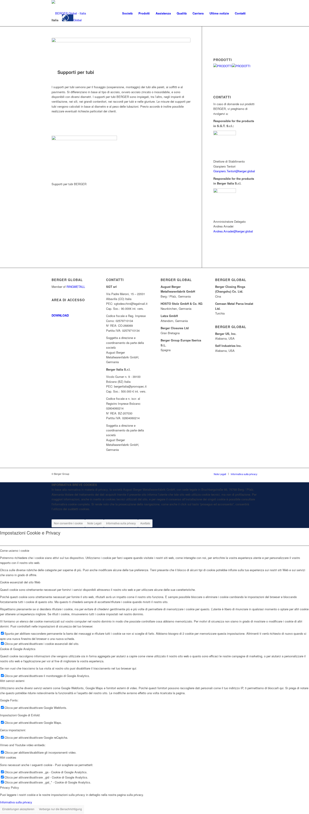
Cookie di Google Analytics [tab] (18, 649)
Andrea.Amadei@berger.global (233, 231)
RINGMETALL (76, 286)
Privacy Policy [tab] (9, 787)
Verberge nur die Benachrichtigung (60, 809)
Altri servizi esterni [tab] (12, 681)
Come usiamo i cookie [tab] (14, 550)
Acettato (145, 523)
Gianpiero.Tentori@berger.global (234, 171)
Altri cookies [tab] (8, 757)
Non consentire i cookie (68, 523)
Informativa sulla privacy (121, 523)
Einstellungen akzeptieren (18, 809)
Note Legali (94, 523)
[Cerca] (253, 13)
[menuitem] (127, 13)
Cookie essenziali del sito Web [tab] (20, 582)
